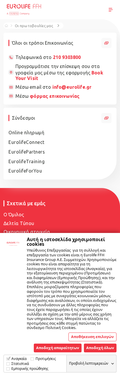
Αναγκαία (19, 358)
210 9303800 (67, 57)
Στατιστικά (20, 363)
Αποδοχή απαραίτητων (57, 347)
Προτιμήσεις (46, 358)
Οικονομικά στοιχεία (26, 231)
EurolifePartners (26, 151)
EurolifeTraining (26, 161)
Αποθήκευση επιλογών (92, 336)
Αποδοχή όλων (100, 347)
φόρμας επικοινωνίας (55, 96)
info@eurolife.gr (71, 87)
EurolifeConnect (26, 142)
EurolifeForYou (25, 170)
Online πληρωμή (26, 132)
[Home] (6, 25)
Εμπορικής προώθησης (29, 368)
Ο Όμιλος (13, 214)
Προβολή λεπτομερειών (88, 363)
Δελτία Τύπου (18, 223)
